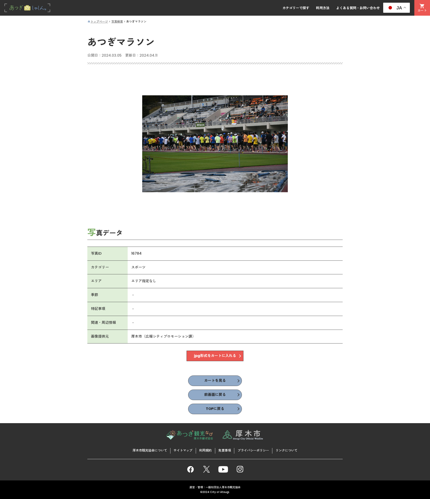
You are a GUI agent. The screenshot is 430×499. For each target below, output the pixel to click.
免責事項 (224, 450)
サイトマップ (183, 450)
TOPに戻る (215, 408)
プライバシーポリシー (253, 450)
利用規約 (205, 450)
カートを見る (215, 380)
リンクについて (286, 450)
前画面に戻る (215, 394)
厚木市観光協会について (150, 450)
